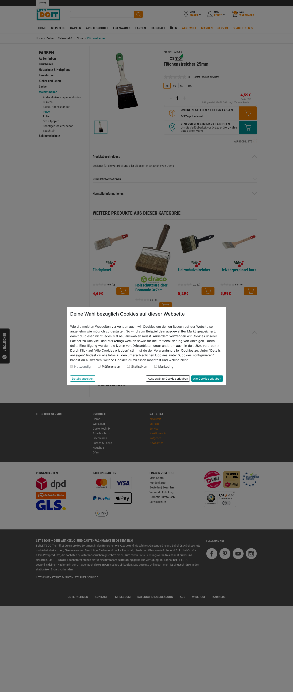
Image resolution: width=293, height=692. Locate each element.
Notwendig (82, 366)
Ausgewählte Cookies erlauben (168, 378)
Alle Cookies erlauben (207, 378)
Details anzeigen (82, 378)
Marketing (165, 366)
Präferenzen (111, 366)
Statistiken (139, 366)
